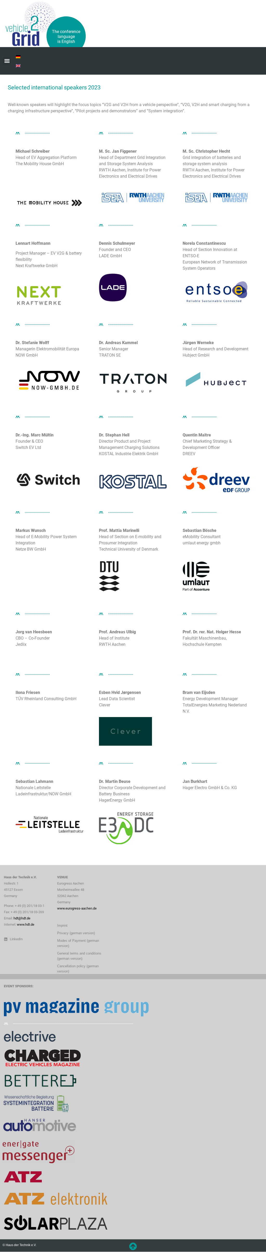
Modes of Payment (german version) (78, 943)
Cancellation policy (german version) (78, 968)
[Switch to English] (18, 65)
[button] (7, 61)
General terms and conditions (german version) (79, 956)
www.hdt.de (25, 924)
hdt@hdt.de (22, 918)
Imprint (62, 925)
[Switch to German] (18, 56)
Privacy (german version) (76, 933)
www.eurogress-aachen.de (77, 908)
